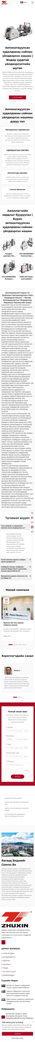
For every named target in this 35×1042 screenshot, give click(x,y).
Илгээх (17, 776)
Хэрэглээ (6, 961)
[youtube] (3, 942)
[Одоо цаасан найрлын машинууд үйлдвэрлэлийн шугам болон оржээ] (3, 999)
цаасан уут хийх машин (13, 798)
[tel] (32, 513)
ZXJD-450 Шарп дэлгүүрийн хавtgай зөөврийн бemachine (26, 278)
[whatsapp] (32, 517)
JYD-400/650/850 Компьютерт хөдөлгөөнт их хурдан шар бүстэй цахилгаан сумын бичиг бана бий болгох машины (26, 255)
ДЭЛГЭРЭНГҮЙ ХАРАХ (8, 244)
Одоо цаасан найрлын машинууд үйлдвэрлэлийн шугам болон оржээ (19, 1001)
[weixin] (32, 527)
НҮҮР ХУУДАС (8, 953)
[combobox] (10, 739)
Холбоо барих (8, 975)
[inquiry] (32, 531)
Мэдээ (5, 968)
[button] (10, 644)
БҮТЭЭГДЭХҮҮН (9, 957)
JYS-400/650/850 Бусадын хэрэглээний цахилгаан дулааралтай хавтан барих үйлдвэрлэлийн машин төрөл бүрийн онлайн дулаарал (9, 278)
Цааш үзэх (7, 636)
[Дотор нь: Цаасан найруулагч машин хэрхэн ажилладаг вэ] (3, 985)
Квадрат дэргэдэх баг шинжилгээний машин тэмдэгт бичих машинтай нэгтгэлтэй (9, 255)
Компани (6, 964)
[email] (32, 522)
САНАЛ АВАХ (17, 97)
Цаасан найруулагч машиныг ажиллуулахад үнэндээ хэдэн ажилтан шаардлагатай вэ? (18, 993)
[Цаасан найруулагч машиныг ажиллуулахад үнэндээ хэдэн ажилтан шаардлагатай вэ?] (3, 991)
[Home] (16, 919)
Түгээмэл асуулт (9, 971)
